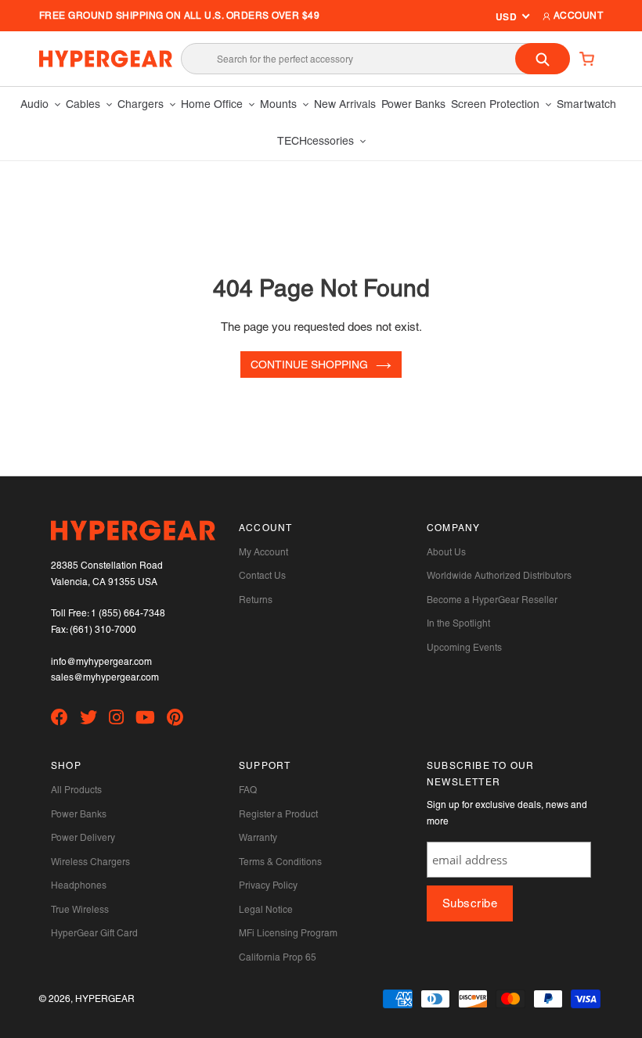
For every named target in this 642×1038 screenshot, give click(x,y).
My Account (263, 552)
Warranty (258, 837)
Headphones (78, 885)
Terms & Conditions (280, 862)
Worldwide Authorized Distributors (499, 575)
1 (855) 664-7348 (128, 613)
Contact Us (262, 575)
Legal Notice (266, 909)
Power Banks (78, 814)
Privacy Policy (268, 885)
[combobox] (375, 58)
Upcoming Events (464, 647)
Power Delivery (83, 837)
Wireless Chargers (90, 862)
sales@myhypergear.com (105, 677)
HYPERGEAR (105, 998)
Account (576, 15)
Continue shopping (309, 364)
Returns (255, 599)
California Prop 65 (277, 957)
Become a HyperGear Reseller (492, 599)
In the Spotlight (458, 623)
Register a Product (278, 814)
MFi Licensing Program (288, 933)
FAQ (248, 790)
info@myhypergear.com (101, 661)
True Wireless (80, 909)
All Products (76, 790)
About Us (446, 552)
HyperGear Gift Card (94, 933)
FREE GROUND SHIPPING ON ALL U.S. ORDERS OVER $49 (179, 15)
